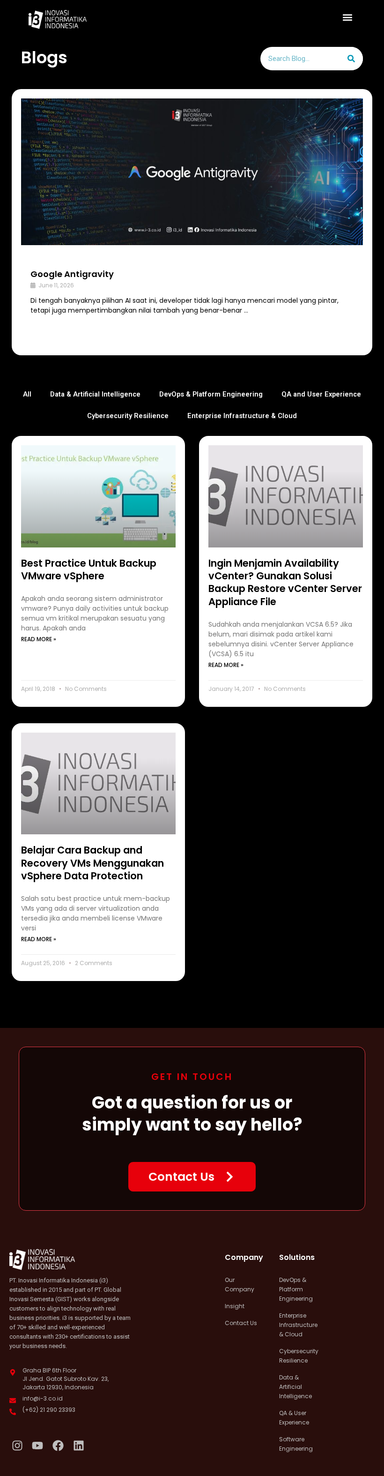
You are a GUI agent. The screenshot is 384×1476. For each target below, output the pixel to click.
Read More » (38, 639)
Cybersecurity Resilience (128, 416)
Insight (234, 1306)
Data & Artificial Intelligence (95, 394)
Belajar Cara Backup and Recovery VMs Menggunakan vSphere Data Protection (92, 863)
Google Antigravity (72, 274)
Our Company (239, 1284)
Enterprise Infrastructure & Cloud (242, 416)
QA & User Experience (294, 1417)
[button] (347, 17)
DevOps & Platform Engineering (211, 394)
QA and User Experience (321, 394)
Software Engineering (296, 1444)
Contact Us (241, 1323)
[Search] (351, 58)
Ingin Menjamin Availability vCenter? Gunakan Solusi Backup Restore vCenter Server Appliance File (285, 582)
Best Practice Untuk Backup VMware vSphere (88, 569)
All (27, 394)
